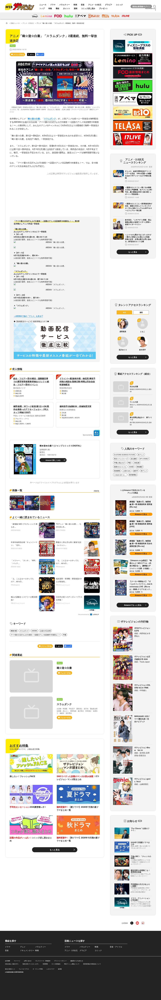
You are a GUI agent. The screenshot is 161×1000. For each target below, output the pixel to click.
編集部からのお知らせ (76, 960)
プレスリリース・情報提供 (42, 960)
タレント (66, 8)
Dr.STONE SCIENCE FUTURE (124, 454)
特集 (50, 8)
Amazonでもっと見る (133, 605)
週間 (141, 312)
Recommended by (84, 614)
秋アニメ (144, 470)
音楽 (82, 4)
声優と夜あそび (119, 462)
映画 (75, 4)
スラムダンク (50, 118)
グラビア (108, 4)
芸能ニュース (15, 23)
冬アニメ (141, 454)
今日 (124, 312)
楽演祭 (60, 969)
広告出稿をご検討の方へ (12, 964)
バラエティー (64, 4)
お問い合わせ (27, 960)
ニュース (42, 4)
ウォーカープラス (24, 969)
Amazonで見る (141, 514)
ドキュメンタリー (27, 950)
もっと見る (55, 849)
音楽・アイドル (116, 947)
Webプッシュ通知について (71, 964)
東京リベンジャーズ (121, 458)
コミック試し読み (88, 8)
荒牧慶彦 (139, 466)
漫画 (75, 8)
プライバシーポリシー (60, 960)
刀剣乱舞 (136, 462)
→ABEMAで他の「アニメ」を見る (27, 316)
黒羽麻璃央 (133, 474)
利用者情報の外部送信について (92, 964)
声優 (64, 634)
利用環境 (45, 964)
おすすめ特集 (19, 745)
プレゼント (103, 8)
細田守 (135, 470)
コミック (119, 4)
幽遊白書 (14, 630)
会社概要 (7, 960)
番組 (57, 8)
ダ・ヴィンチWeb (38, 969)
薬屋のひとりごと (120, 466)
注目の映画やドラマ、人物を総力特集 (25, 749)
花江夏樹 (134, 458)
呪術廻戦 (117, 470)
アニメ (13, 46)
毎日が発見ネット (10, 969)
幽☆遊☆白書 (34, 118)
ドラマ (52, 4)
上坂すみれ (127, 470)
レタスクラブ (50, 969)
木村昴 (131, 466)
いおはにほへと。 (120, 474)
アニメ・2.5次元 (94, 4)
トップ (42, 8)
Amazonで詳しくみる (53, 460)
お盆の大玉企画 (45, 630)
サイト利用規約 (56, 964)
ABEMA (34, 630)
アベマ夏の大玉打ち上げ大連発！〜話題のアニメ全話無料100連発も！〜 (35, 634)
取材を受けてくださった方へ (31, 964)
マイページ (17, 960)
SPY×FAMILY (144, 458)
